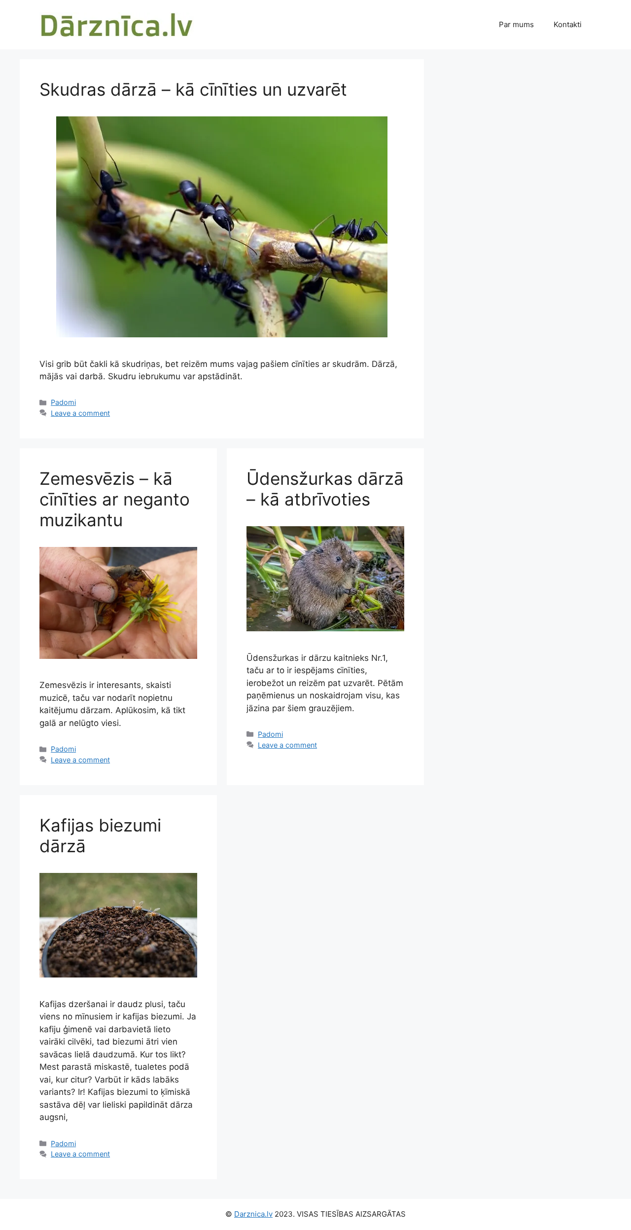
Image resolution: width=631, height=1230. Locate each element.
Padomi (63, 402)
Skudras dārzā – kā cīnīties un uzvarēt (193, 89)
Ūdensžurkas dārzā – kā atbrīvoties (325, 488)
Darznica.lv (253, 1214)
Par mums (516, 24)
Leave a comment (80, 413)
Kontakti (568, 24)
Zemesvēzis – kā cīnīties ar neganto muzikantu (114, 499)
